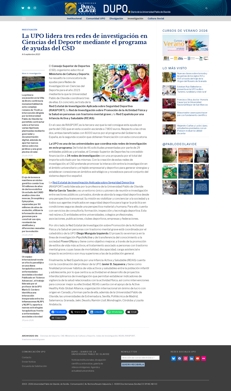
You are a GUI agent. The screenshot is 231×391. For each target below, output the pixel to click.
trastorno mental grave (33, 339)
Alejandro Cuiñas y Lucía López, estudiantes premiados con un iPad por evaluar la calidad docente (192, 129)
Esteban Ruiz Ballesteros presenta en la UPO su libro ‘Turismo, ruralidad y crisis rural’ (192, 89)
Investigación (135, 18)
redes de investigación (107, 336)
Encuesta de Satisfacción (34, 366)
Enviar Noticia (29, 361)
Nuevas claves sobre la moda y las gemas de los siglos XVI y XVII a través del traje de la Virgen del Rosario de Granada (192, 77)
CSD (62, 336)
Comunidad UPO (95, 18)
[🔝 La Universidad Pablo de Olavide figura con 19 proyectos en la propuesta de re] (169, 187)
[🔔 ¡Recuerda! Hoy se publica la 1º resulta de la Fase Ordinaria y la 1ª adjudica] (201, 171)
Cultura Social (156, 18)
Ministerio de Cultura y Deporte (80, 336)
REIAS (121, 336)
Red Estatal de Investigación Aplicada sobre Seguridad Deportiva (93, 182)
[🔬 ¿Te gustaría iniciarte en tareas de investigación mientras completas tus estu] (185, 187)
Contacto (26, 357)
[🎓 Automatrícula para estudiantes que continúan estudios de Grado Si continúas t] (185, 171)
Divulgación (116, 18)
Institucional (74, 18)
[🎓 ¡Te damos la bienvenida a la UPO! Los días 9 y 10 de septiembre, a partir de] (169, 171)
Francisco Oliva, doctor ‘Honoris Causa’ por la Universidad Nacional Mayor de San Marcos (192, 102)
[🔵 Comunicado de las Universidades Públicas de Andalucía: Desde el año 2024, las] (201, 187)
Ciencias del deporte (50, 336)
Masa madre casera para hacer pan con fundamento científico (192, 113)
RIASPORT (130, 336)
